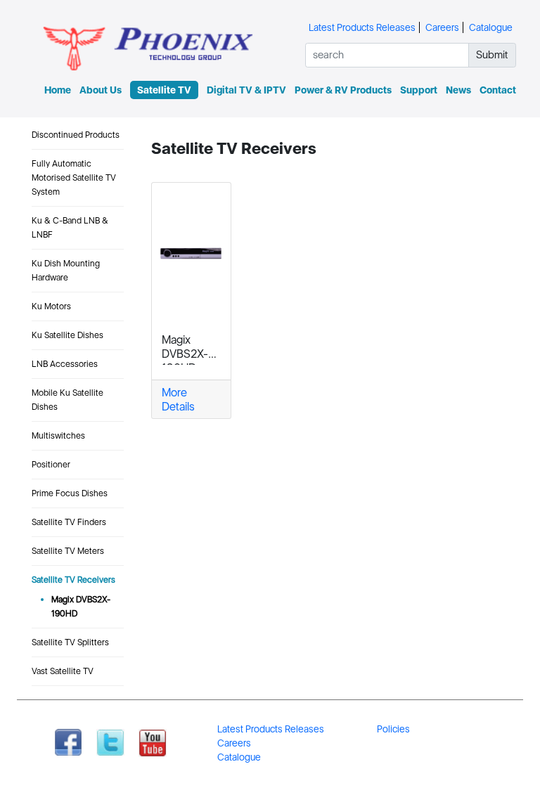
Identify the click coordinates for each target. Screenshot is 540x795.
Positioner (51, 464)
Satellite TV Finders (69, 522)
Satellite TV (164, 90)
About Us (100, 90)
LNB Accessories (65, 363)
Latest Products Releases (362, 27)
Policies (393, 729)
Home (57, 90)
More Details (178, 399)
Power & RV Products (343, 90)
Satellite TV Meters (68, 550)
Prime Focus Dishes (70, 493)
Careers (442, 27)
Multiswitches (58, 435)
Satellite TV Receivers (73, 579)
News (458, 90)
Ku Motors (51, 306)
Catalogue (491, 27)
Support (418, 90)
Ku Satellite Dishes (67, 335)
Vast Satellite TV (63, 671)
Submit (492, 55)
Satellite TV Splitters (70, 642)
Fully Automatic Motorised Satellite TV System (74, 177)
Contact (498, 90)
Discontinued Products (76, 134)
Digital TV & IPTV (246, 90)
